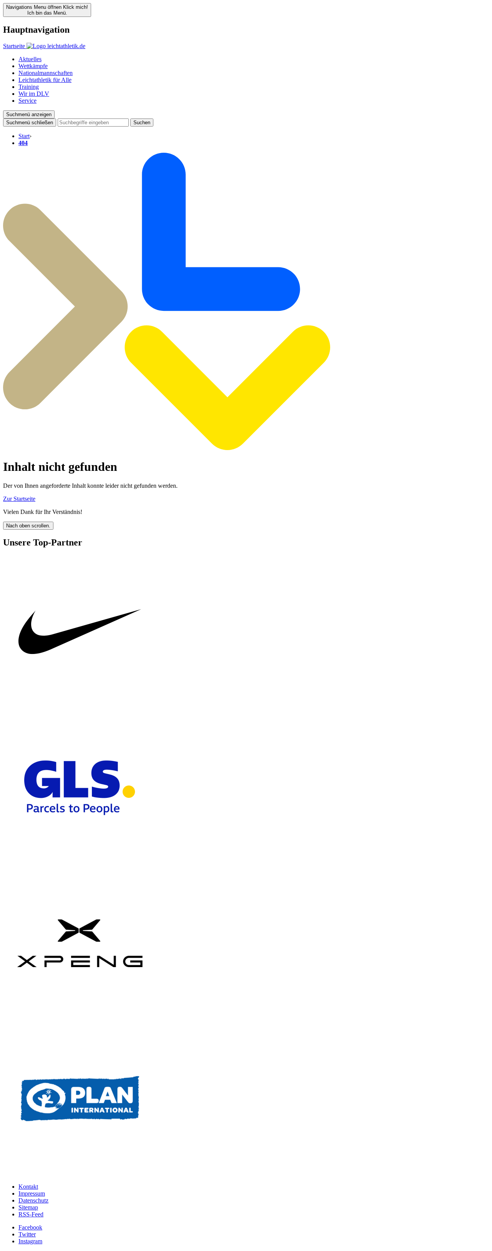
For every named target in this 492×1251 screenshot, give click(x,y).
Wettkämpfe (33, 66)
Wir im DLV (33, 93)
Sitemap (28, 1207)
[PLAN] (80, 1173)
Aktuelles (30, 59)
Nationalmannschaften (45, 73)
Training (28, 86)
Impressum (31, 1193)
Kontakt (28, 1186)
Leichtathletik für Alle (44, 80)
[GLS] (80, 862)
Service (27, 100)
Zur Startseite (19, 498)
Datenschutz (33, 1200)
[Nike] (80, 707)
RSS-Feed (30, 1214)
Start (24, 136)
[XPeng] (80, 1018)
